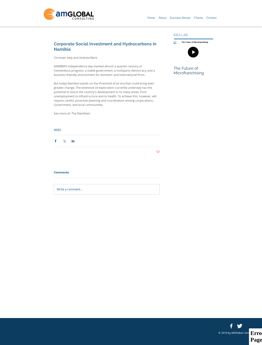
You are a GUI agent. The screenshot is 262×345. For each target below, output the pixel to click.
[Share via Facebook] (55, 141)
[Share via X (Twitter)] (64, 141)
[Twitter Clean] (240, 326)
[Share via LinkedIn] (73, 141)
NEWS (57, 129)
